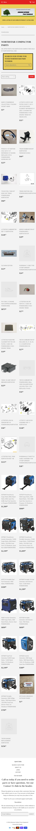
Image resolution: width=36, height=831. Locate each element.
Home (2, 27)
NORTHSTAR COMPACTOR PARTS (16, 27)
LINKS (18, 770)
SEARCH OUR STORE (18, 765)
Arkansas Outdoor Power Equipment (19, 822)
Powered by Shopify (17, 824)
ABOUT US (18, 767)
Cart (33, 2)
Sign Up (31, 814)
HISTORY (18, 772)
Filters (32, 76)
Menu (5, 2)
